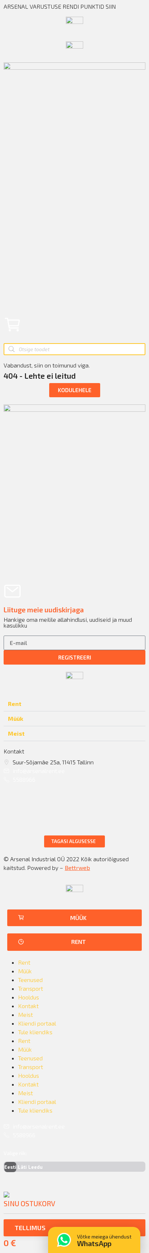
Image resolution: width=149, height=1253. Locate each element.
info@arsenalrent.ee (39, 770)
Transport (30, 988)
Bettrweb (77, 867)
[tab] (74, 704)
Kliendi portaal (37, 1023)
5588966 (24, 779)
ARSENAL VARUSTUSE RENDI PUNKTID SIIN (60, 6)
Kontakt (28, 1005)
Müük (15, 718)
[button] (74, 390)
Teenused (30, 979)
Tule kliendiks (35, 1031)
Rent (14, 703)
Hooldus (28, 997)
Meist (16, 733)
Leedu (35, 1167)
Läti (22, 1167)
